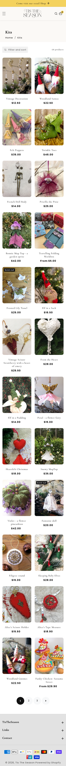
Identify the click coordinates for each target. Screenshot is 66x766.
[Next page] (46, 701)
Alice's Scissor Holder (17, 627)
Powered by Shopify (48, 762)
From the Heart (49, 359)
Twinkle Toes (49, 150)
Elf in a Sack (49, 308)
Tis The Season (25, 762)
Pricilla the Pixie (49, 201)
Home (9, 37)
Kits (19, 37)
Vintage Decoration (17, 98)
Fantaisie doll (49, 520)
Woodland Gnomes (17, 678)
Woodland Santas (49, 98)
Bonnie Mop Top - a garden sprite (17, 255)
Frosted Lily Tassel (17, 308)
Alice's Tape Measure (49, 627)
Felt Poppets (17, 150)
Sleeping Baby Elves (49, 575)
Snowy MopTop (49, 469)
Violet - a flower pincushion (17, 522)
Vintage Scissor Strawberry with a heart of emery (17, 363)
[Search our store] (56, 13)
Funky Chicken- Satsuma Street (49, 680)
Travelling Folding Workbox (49, 255)
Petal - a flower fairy (49, 417)
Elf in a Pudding (17, 417)
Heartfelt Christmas (17, 469)
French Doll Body (17, 201)
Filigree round (17, 575)
